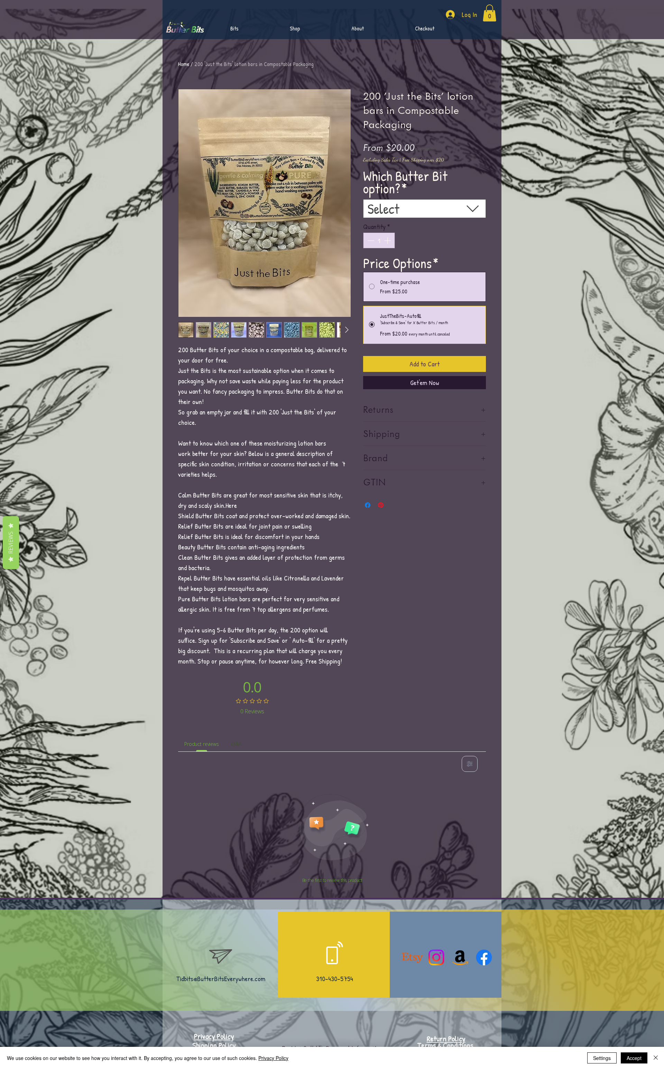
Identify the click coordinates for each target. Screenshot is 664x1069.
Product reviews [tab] (201, 744)
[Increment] (388, 240)
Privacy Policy (273, 1057)
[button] (357, 28)
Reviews (11, 542)
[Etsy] (412, 957)
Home (183, 64)
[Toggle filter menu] (470, 764)
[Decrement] (370, 240)
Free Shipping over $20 (423, 160)
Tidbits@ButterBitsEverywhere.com (220, 978)
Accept (634, 1057)
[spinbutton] (379, 240)
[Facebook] (484, 957)
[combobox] (424, 208)
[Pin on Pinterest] (381, 505)
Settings (602, 1057)
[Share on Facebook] (367, 505)
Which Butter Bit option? (405, 182)
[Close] (656, 1057)
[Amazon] (460, 957)
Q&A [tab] (236, 744)
